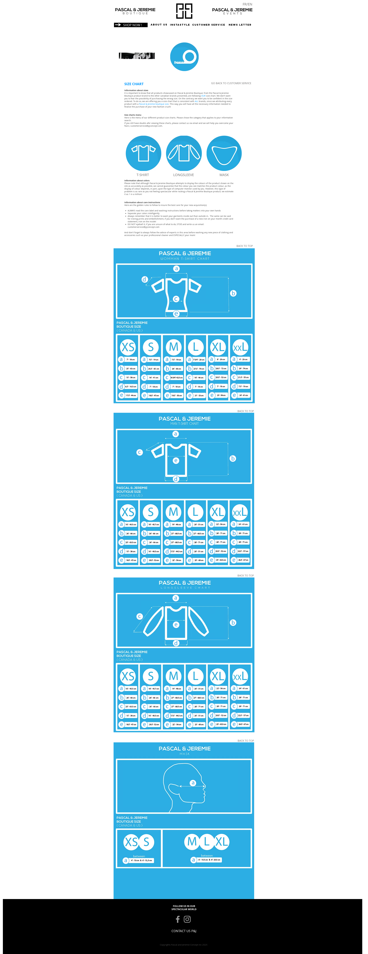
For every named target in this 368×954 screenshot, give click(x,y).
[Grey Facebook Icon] (177, 919)
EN (250, 4)
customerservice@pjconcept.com (146, 125)
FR (245, 4)
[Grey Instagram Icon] (187, 919)
